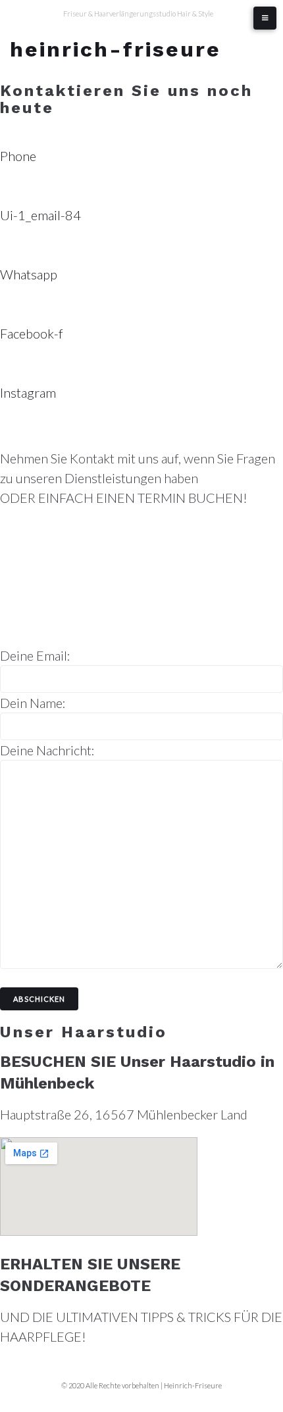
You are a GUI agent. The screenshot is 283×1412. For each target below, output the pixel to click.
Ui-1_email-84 (40, 215)
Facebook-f (31, 333)
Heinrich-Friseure (115, 49)
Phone (18, 156)
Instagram (28, 392)
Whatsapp (28, 274)
